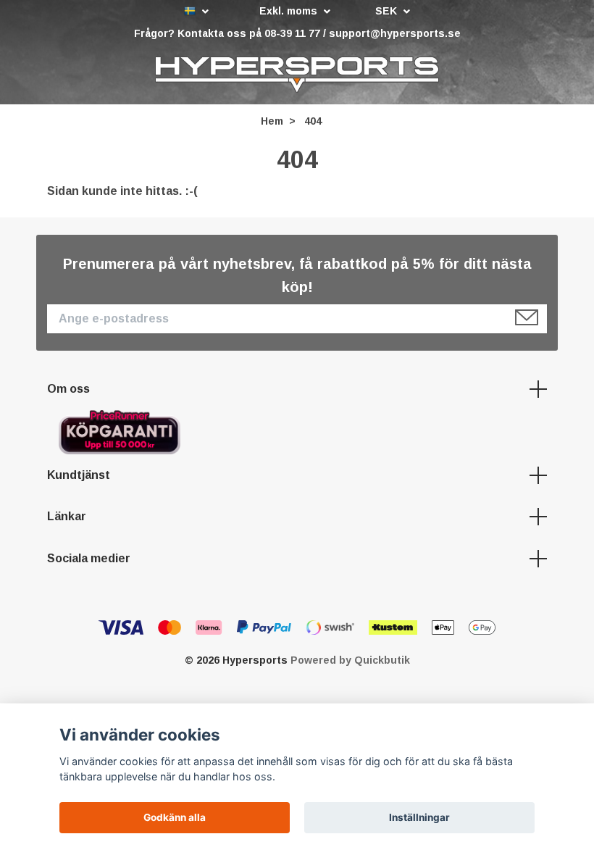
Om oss (68, 389)
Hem (272, 121)
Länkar (66, 516)
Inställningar (419, 817)
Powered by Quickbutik (350, 660)
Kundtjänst (78, 475)
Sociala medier (88, 558)
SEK (387, 11)
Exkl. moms (289, 11)
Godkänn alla (174, 817)
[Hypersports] (296, 74)
